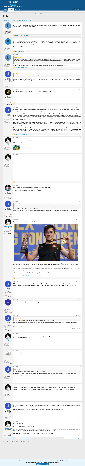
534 (22, 20)
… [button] (24, 20)
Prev (6, 20)
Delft (11, 363)
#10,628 (79, 154)
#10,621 (79, 22)
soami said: (16, 203)
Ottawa (10, 312)
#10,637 (79, 366)
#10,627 (79, 137)
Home (5, 9)
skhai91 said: (16, 57)
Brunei (10, 51)
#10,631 (79, 219)
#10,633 (79, 299)
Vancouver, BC (9, 104)
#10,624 (79, 71)
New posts (5, 11)
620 (26, 20)
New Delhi (10, 151)
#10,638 (79, 384)
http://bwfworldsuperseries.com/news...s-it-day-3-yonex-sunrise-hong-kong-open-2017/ (27, 275)
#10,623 (79, 54)
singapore (10, 35)
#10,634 (79, 315)
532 (17, 20)
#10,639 (79, 403)
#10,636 (79, 350)
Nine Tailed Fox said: (18, 73)
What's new (17, 9)
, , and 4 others (22, 51)
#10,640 (79, 421)
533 (20, 20)
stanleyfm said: (17, 369)
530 (12, 20)
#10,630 (79, 201)
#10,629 (79, 185)
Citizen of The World (8, 86)
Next (30, 20)
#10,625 (79, 89)
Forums (11, 9)
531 (14, 20)
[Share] (76, 23)
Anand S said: (16, 318)
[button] (21, 9)
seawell (5, 18)
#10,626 (79, 107)
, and (22, 35)
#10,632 (79, 281)
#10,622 (79, 38)
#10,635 (79, 333)
